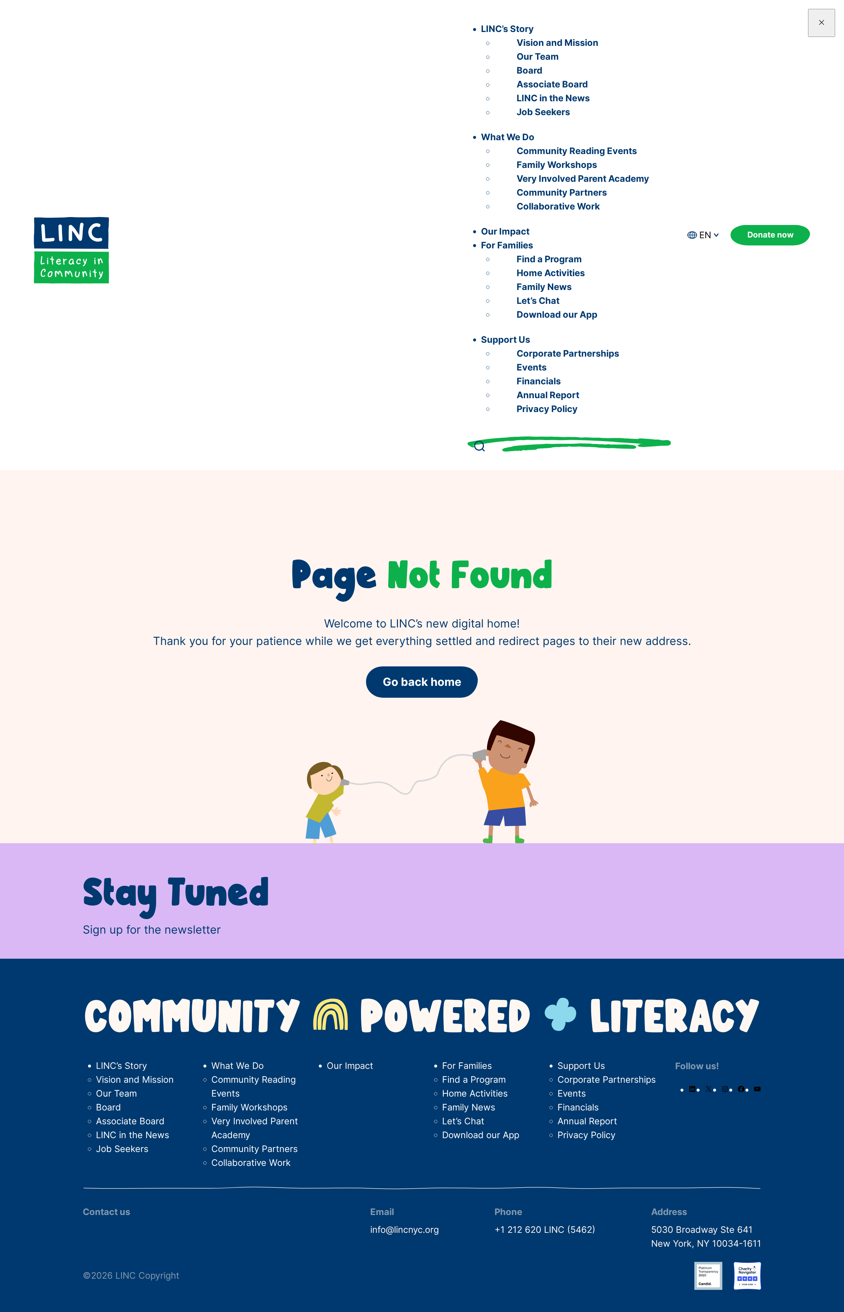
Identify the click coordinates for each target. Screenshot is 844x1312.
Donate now (770, 235)
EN (705, 235)
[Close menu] (821, 23)
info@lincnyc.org (404, 1229)
